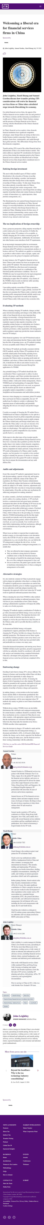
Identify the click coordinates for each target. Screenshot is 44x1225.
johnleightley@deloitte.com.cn (21, 938)
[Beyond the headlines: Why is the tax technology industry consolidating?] (22, 1061)
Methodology (7, 1168)
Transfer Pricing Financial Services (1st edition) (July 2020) (18, 999)
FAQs (4, 1171)
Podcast (5, 1142)
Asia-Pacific (33, 1003)
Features (5, 1128)
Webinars (26, 1164)
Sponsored (6, 995)
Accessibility (6, 1201)
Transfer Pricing (16, 995)
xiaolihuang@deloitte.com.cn (20, 847)
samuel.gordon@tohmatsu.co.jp (21, 767)
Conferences (26, 1161)
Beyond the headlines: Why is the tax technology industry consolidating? (20, 1074)
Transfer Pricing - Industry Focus (12, 1003)
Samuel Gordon (19, 48)
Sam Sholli (16, 1082)
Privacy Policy (24, 1201)
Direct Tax (26, 995)
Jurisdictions (7, 1161)
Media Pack (6, 1187)
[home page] (5, 6)
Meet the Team (7, 1183)
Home (5, 1157)
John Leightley (21, 1016)
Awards (25, 1157)
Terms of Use (15, 1201)
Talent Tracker (27, 1128)
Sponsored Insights (9, 1149)
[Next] (37, 1070)
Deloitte (6, 1006)
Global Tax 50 (7, 1145)
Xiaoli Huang (29, 48)
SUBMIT (26, 1180)
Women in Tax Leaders (10, 1164)
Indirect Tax (7, 1135)
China (25, 1003)
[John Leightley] (8, 1017)
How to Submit (7, 1175)
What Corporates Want (30, 1131)
